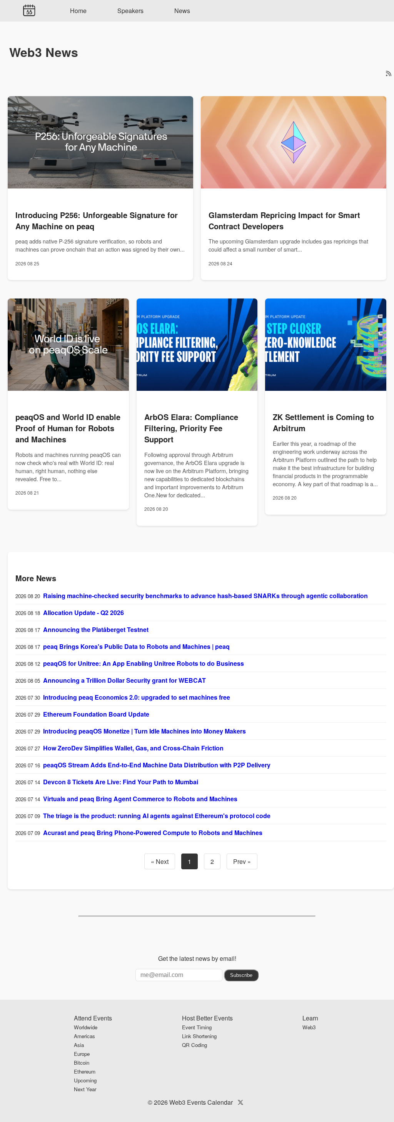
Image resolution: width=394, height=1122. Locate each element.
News (182, 10)
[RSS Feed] (388, 73)
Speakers (130, 10)
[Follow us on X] (240, 1102)
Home (78, 10)
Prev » (242, 861)
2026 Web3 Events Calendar (193, 1102)
